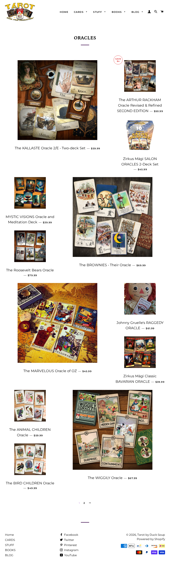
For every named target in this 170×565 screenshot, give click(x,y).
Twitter (68, 540)
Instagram (71, 550)
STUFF (98, 11)
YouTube (70, 555)
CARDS (79, 11)
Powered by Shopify (151, 539)
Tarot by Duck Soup (151, 534)
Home (64, 11)
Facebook (70, 534)
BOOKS (117, 11)
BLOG (135, 11)
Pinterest (70, 545)
